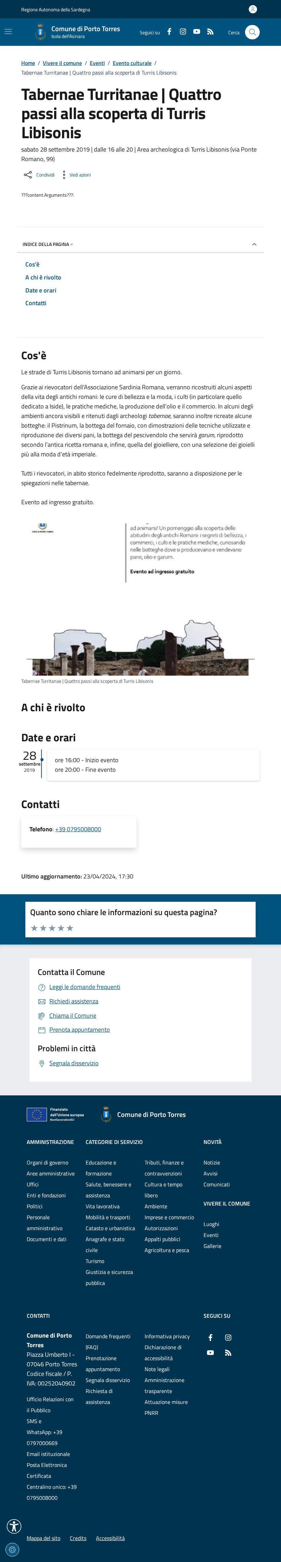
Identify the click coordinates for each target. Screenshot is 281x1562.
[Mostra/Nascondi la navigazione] (8, 31)
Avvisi (211, 1173)
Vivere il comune (62, 63)
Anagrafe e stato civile (105, 1244)
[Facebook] (166, 32)
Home (28, 63)
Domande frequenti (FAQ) (108, 1341)
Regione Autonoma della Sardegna (55, 9)
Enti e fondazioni (46, 1195)
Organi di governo (47, 1162)
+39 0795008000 (78, 829)
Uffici (33, 1184)
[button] (14, 1526)
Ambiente (156, 1206)
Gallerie (212, 1246)
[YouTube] (194, 32)
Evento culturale (132, 63)
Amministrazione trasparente (164, 1385)
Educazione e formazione (101, 1167)
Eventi (97, 63)
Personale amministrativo (44, 1222)
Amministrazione (50, 1142)
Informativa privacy (167, 1336)
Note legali (157, 1369)
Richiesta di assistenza (99, 1396)
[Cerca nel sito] (252, 32)
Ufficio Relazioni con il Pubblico (50, 1404)
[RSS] (208, 32)
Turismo (95, 1261)
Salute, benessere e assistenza (108, 1189)
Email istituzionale (48, 1454)
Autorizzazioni (161, 1228)
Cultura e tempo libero (163, 1189)
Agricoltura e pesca (167, 1250)
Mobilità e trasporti (108, 1217)
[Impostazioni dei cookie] (12, 1550)
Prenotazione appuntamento (103, 1363)
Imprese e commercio (169, 1217)
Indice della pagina (46, 244)
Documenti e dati (46, 1239)
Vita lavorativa (103, 1206)
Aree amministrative (51, 1173)
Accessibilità (110, 1538)
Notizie (212, 1162)
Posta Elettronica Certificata (47, 1470)
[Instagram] (180, 32)
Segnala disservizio (108, 1380)
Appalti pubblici (162, 1239)
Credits (78, 1538)
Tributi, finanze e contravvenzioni (164, 1167)
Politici (34, 1206)
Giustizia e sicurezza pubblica (109, 1277)
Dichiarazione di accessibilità (163, 1352)
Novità (213, 1142)
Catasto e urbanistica (110, 1228)
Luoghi (211, 1224)
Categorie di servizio (114, 1142)
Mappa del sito (43, 1538)
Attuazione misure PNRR (166, 1407)
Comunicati (217, 1184)
